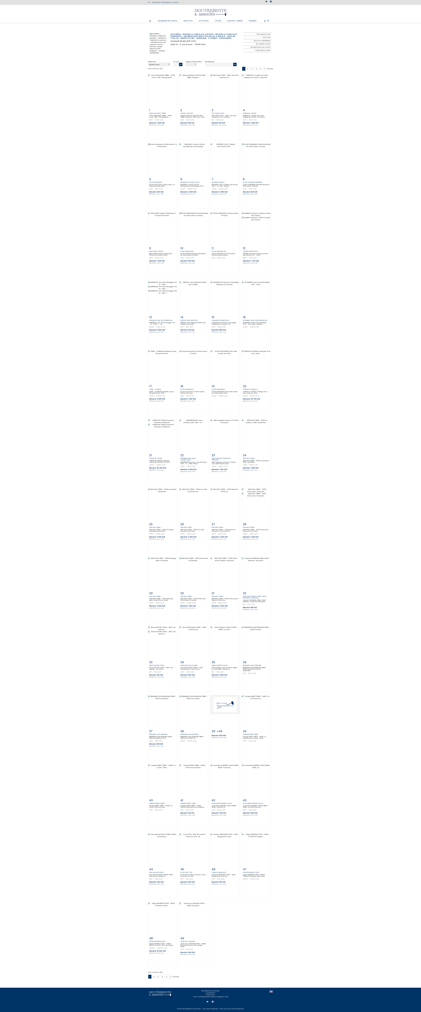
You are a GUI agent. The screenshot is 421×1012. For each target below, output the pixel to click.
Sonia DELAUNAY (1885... (158, 113)
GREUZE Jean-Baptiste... (189, 320)
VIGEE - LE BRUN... (155, 389)
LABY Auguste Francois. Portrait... (221, 459)
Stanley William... (187, 113)
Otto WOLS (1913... (219, 113)
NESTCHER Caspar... (156, 251)
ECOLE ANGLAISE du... (219, 251)
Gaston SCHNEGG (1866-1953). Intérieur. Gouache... (255, 597)
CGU (195, 997)
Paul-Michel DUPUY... (157, 872)
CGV (226, 997)
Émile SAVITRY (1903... (157, 665)
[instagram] (271, 1)
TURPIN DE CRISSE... (156, 458)
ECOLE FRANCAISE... (187, 251)
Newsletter (166, 2)
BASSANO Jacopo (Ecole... (190, 182)
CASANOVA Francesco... (221, 320)
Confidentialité (203, 997)
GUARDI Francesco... (251, 251)
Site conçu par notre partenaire (232, 1009)
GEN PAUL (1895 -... (250, 458)
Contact (175, 2)
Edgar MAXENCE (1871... (251, 872)
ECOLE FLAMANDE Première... (253, 182)
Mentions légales (217, 997)
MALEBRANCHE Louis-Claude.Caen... (188, 459)
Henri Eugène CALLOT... (220, 665)
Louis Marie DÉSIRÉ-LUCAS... (222, 803)
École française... (156, 182)
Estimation (156, 2)
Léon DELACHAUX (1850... (189, 665)
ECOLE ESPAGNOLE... (219, 389)
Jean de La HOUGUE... (188, 941)
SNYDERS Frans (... (219, 182)
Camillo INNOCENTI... (219, 872)
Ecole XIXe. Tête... (187, 872)
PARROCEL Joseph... (250, 113)
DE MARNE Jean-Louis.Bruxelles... (256, 320)
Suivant (270, 69)
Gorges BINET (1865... (251, 734)
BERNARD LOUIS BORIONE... (252, 665)
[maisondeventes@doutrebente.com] (266, 1)
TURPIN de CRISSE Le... (251, 389)
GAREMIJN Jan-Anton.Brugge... (161, 320)
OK (181, 64)
